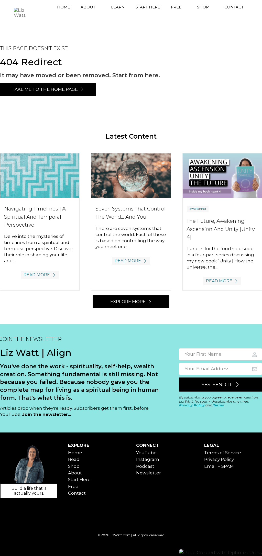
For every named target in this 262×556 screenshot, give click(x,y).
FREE (176, 7)
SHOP (203, 7)
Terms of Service (222, 452)
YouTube (146, 452)
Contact (77, 493)
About (75, 472)
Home (75, 452)
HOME (63, 7)
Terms (218, 405)
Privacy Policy (192, 405)
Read (74, 459)
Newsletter (148, 472)
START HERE (148, 7)
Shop (74, 466)
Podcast (145, 466)
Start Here (79, 479)
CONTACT (234, 7)
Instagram (147, 459)
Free (73, 486)
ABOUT (88, 7)
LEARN (118, 7)
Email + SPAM (219, 466)
